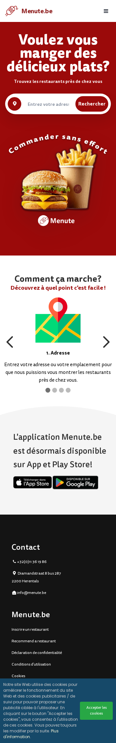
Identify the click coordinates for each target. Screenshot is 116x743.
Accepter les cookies (96, 710)
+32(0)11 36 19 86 (32, 562)
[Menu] (106, 11)
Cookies (18, 676)
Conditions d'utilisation (31, 664)
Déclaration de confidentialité (37, 653)
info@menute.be (31, 593)
